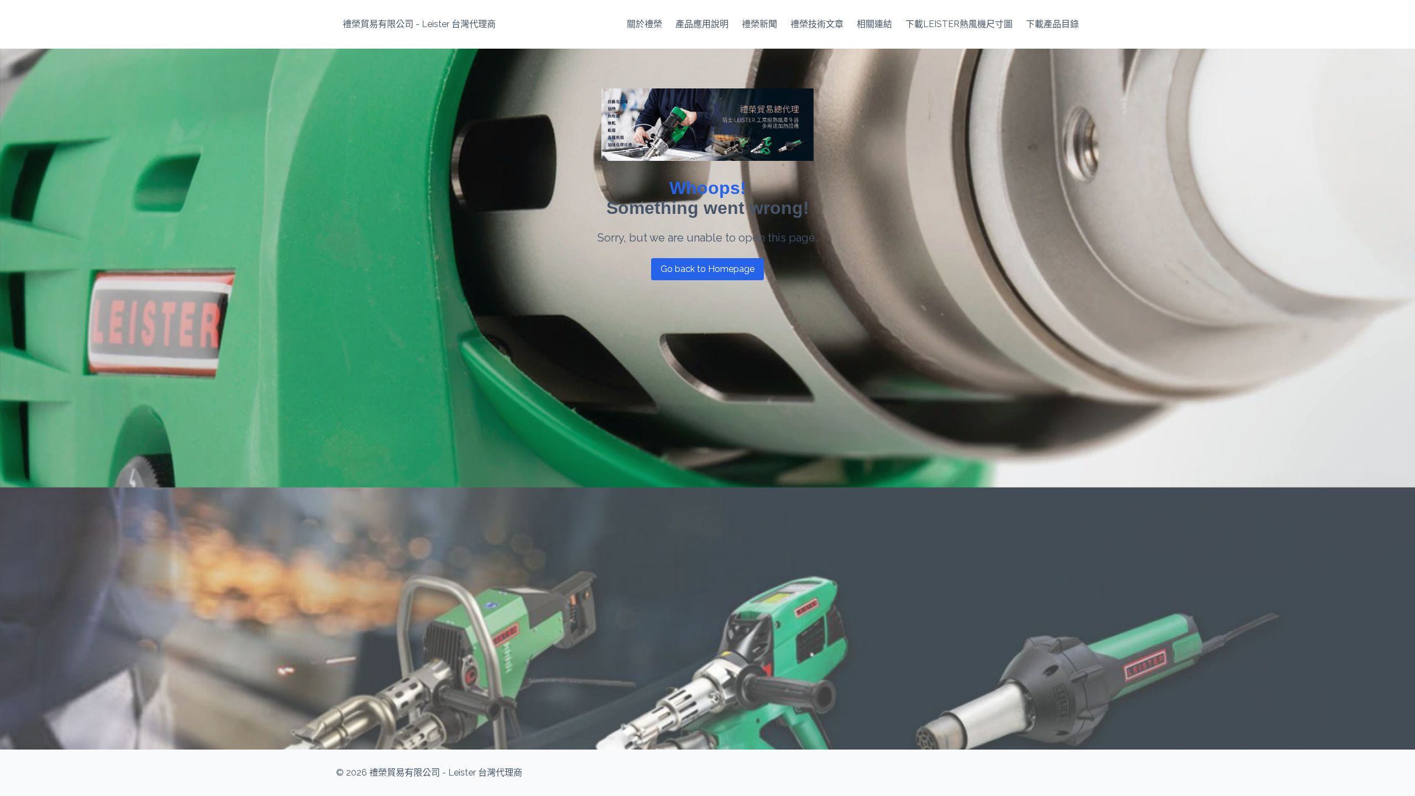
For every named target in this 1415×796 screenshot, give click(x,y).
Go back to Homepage (707, 269)
